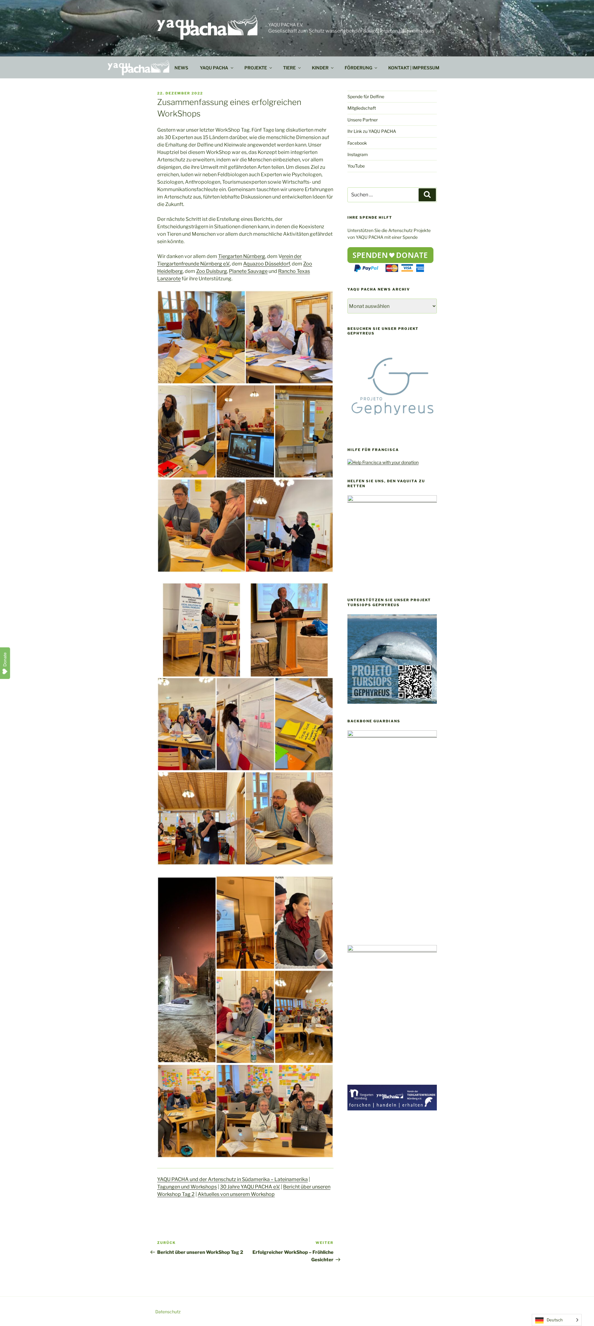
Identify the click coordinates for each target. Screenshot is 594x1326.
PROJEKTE (255, 67)
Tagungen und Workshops (187, 1187)
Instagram (357, 154)
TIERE (289, 67)
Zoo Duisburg (211, 271)
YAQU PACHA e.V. (285, 24)
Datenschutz (168, 1311)
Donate (4, 659)
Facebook (357, 143)
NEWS (181, 67)
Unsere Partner (362, 119)
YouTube (356, 165)
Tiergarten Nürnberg (241, 256)
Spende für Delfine (365, 96)
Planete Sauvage (248, 271)
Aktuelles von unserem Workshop (236, 1194)
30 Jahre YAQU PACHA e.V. (250, 1187)
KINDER (320, 67)
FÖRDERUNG (358, 67)
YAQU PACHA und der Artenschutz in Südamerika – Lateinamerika (232, 1179)
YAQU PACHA (214, 67)
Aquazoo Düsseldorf (266, 264)
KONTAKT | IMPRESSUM (413, 67)
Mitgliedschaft (361, 108)
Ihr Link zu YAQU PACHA (371, 131)
